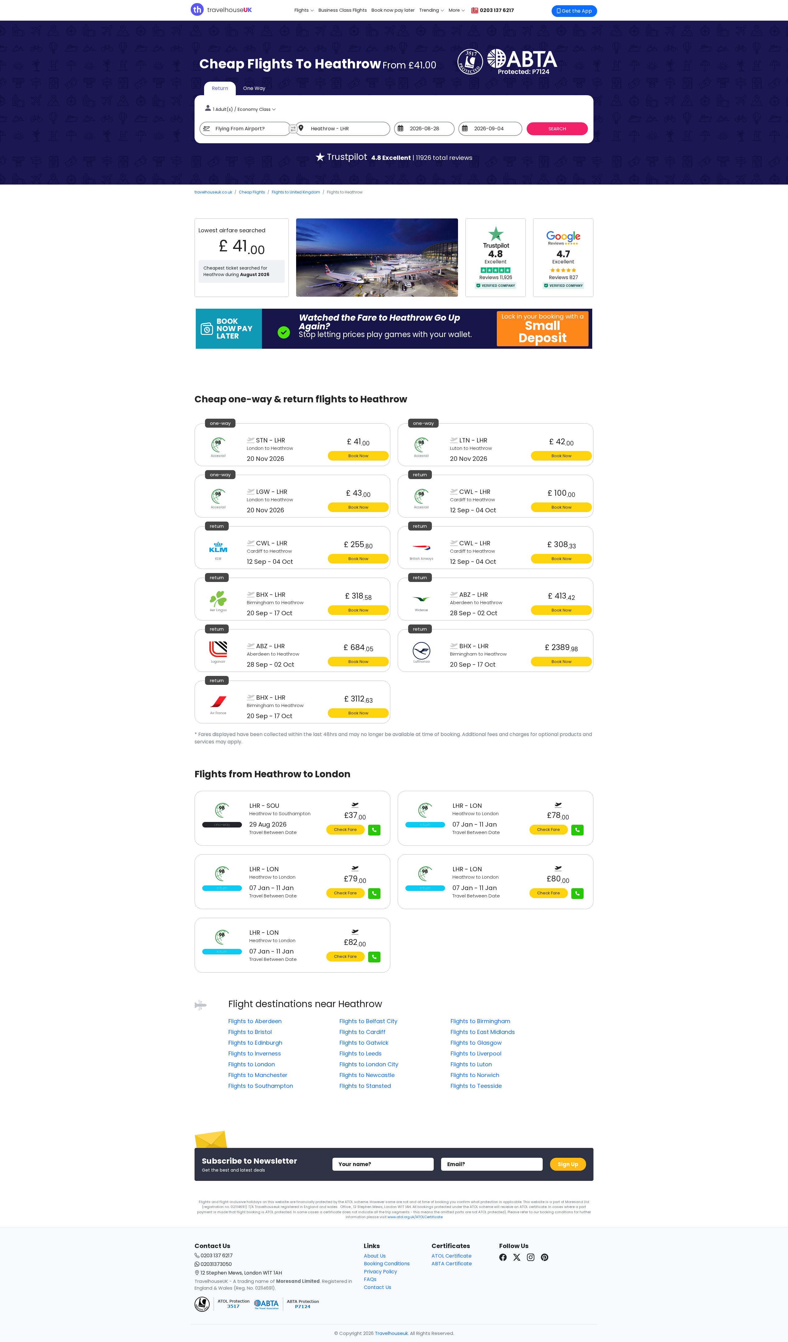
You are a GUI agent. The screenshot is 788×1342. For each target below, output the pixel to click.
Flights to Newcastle (367, 1075)
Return (220, 88)
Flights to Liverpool (476, 1053)
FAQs (370, 1279)
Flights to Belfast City (368, 1021)
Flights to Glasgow (476, 1043)
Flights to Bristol (250, 1032)
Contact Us (377, 1287)
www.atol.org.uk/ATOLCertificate (415, 1216)
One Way (254, 88)
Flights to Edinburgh (255, 1043)
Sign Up (568, 1164)
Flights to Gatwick (364, 1043)
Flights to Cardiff (362, 1032)
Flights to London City (369, 1064)
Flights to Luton (471, 1064)
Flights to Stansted (365, 1086)
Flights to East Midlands (483, 1032)
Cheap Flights (252, 192)
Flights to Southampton (260, 1086)
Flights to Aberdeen (255, 1021)
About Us (375, 1255)
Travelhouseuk (391, 1333)
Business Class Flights (343, 10)
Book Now (358, 456)
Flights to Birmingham (480, 1021)
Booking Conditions (387, 1263)
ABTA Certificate (452, 1263)
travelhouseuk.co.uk (213, 192)
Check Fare (345, 829)
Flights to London (251, 1064)
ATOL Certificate (452, 1255)
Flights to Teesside (476, 1086)
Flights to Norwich (475, 1075)
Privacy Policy (380, 1271)
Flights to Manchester (257, 1075)
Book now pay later (393, 10)
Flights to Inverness (254, 1053)
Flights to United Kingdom (296, 192)
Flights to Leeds (361, 1053)
